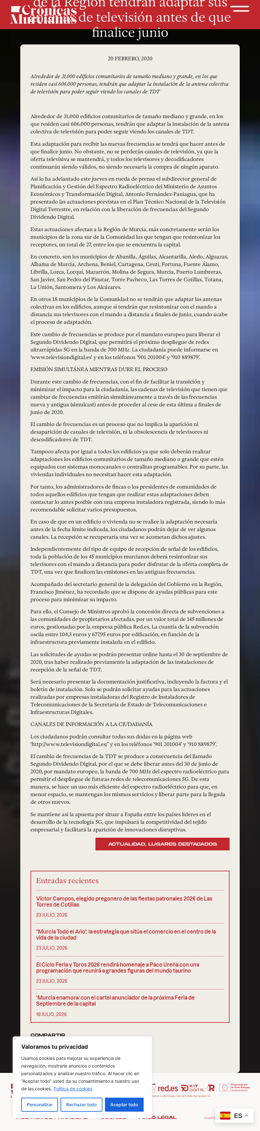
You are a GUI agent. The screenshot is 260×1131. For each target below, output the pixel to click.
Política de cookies (73, 1088)
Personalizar (40, 1104)
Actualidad (126, 844)
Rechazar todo (81, 1104)
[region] (82, 1077)
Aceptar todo (124, 1104)
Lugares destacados (182, 844)
